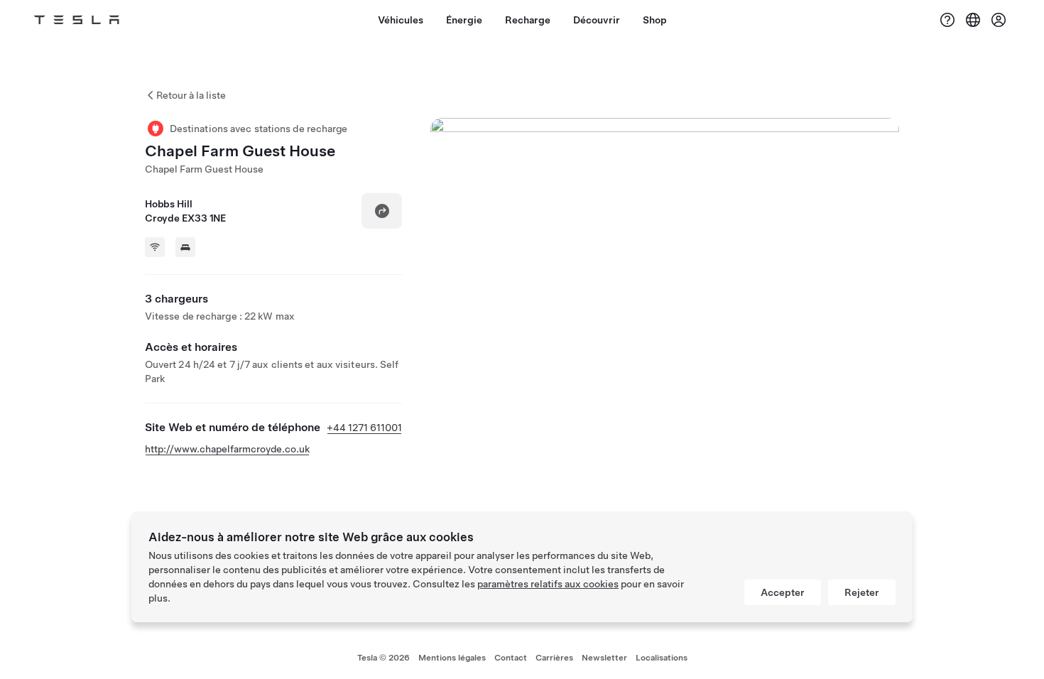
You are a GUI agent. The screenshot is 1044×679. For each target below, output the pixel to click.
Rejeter (861, 592)
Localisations (661, 658)
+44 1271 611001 (364, 427)
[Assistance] (947, 20)
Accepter (783, 592)
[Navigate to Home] (77, 19)
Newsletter (604, 658)
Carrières (554, 658)
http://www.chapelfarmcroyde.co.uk (227, 449)
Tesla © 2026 (383, 658)
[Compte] (998, 20)
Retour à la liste (191, 95)
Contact (510, 658)
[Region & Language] (973, 20)
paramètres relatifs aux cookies (548, 584)
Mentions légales (452, 658)
